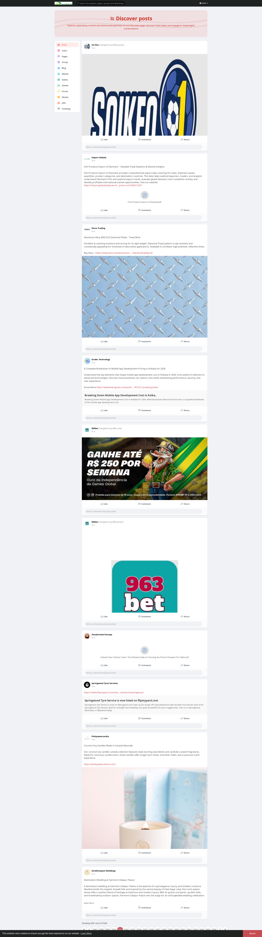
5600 (176, 929)
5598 (164, 929)
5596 (151, 929)
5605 (208, 929)
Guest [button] (203, 3)
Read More (89, 903)
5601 (183, 929)
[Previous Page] (89, 929)
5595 (145, 929)
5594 (139, 929)
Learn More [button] (86, 933)
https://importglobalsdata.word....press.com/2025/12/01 (113, 185)
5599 (170, 929)
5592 (126, 929)
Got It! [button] (252, 933)
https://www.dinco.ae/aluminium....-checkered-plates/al (124, 252)
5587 (95, 929)
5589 (107, 929)
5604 (202, 929)
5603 (195, 929)
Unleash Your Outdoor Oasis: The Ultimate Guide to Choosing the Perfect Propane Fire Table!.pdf (144, 657)
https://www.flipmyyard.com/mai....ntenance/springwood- (114, 692)
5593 (132, 929)
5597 (158, 929)
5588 (101, 929)
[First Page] (84, 929)
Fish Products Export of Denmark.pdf (144, 202)
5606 (214, 929)
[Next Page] (220, 929)
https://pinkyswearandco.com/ (100, 764)
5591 (120, 929)
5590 (114, 929)
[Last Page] (225, 929)
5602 (189, 929)
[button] (100, 3)
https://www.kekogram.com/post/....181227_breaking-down (127, 387)
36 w (93, 48)
